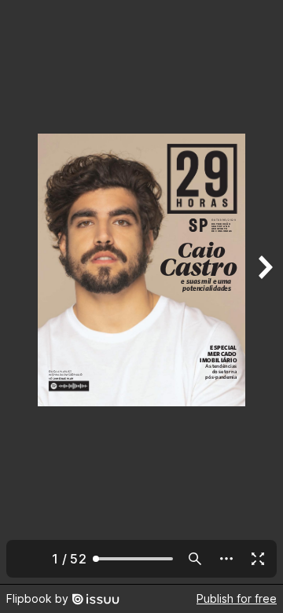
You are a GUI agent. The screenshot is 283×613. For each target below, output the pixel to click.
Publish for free (237, 598)
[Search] (195, 558)
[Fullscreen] (258, 558)
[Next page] (264, 292)
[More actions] (226, 558)
